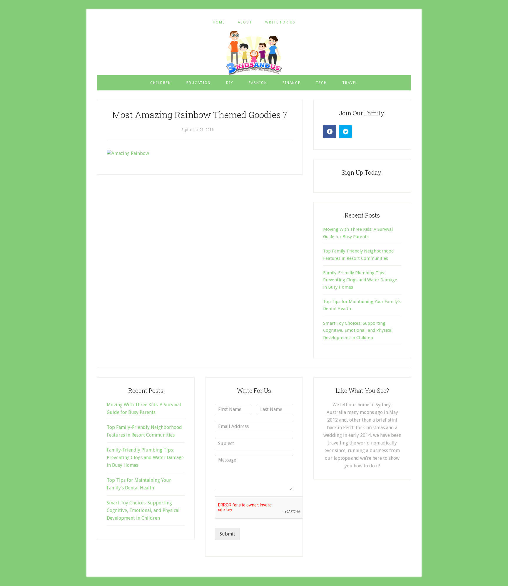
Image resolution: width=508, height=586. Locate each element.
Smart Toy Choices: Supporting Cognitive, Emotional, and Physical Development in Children (357, 330)
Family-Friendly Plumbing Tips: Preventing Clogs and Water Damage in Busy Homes (360, 280)
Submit (227, 534)
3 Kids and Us (254, 53)
